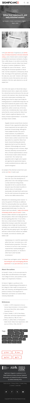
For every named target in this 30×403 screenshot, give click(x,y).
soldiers (4, 342)
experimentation (6, 336)
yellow (19, 342)
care (21, 330)
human (10, 339)
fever (21, 336)
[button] (28, 2)
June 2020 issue (9, 52)
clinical (25, 330)
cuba (22, 333)
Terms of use (6, 383)
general (4, 339)
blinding (16, 330)
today (9, 342)
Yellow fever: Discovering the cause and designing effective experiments (16, 261)
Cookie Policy (23, 383)
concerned (11, 333)
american (10, 330)
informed (15, 339)
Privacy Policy (15, 383)
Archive (15, 11)
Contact (12, 385)
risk (24, 339)
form (25, 336)
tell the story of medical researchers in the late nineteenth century (15, 55)
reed (20, 339)
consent (17, 333)
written (14, 342)
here (9, 172)
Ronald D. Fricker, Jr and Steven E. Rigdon (15, 21)
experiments (15, 336)
